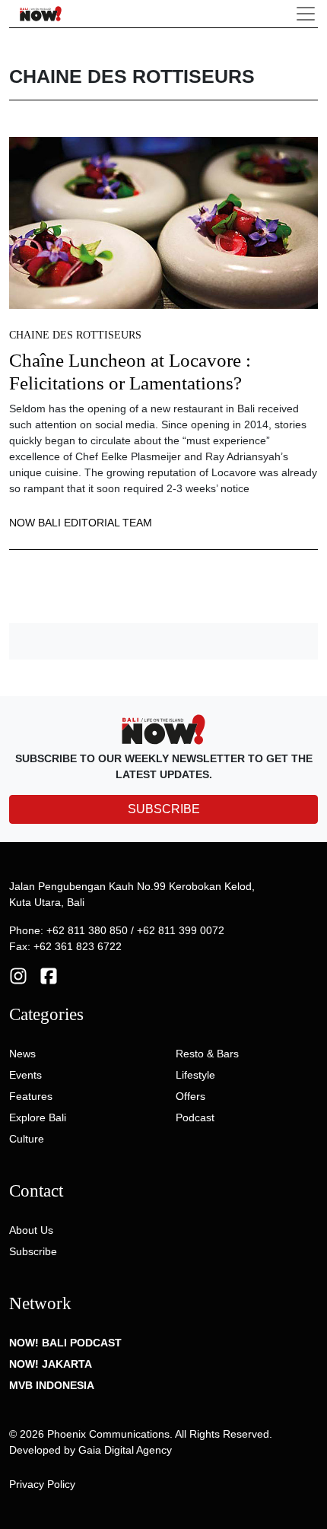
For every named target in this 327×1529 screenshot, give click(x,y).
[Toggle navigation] (306, 14)
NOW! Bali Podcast (65, 1343)
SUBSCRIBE (164, 809)
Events (25, 1075)
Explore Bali (37, 1117)
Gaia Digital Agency (125, 1450)
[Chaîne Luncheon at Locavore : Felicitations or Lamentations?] (163, 222)
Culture (26, 1139)
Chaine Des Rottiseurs (75, 335)
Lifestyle (195, 1075)
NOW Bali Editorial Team (80, 523)
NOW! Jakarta (50, 1364)
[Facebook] (49, 974)
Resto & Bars (207, 1053)
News (22, 1053)
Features (30, 1096)
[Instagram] (18, 974)
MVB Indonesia (51, 1385)
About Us (31, 1230)
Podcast (195, 1117)
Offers (190, 1096)
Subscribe (33, 1251)
